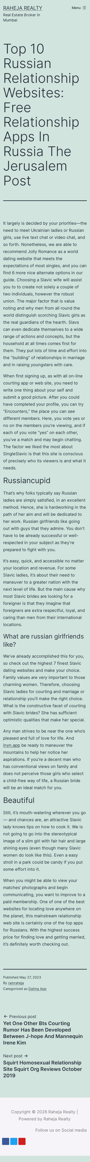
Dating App (37, 989)
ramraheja (16, 983)
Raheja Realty (22, 8)
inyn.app (11, 745)
